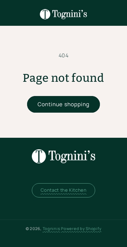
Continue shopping (63, 104)
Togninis (51, 228)
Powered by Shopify (81, 228)
